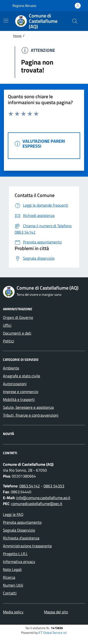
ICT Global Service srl (52, 632)
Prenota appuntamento (22, 522)
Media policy (13, 612)
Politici (8, 341)
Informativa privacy (19, 561)
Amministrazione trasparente (27, 546)
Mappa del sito (56, 612)
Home (17, 35)
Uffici (7, 325)
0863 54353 (54, 486)
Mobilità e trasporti (19, 399)
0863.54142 (29, 486)
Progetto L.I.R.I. (15, 554)
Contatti (10, 593)
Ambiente (11, 368)
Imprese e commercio (20, 392)
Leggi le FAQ (13, 514)
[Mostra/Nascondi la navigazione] (6, 21)
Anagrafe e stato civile (21, 376)
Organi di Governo (18, 317)
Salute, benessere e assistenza (28, 407)
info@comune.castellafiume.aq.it (43, 498)
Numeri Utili (13, 585)
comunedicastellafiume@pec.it (36, 504)
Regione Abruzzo (24, 5)
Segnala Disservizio (19, 530)
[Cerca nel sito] (75, 21)
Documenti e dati (17, 333)
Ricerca (9, 577)
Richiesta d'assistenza (21, 538)
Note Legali (12, 569)
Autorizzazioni (15, 384)
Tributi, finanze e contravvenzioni (30, 415)
